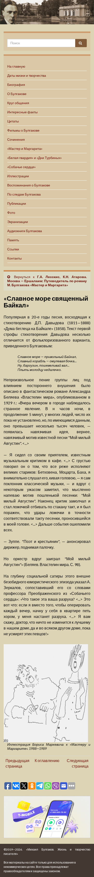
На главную (16, 66)
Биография (16, 85)
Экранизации (17, 222)
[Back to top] (83, 866)
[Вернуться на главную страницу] (47, 12)
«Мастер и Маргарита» (24, 148)
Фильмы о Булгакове (23, 130)
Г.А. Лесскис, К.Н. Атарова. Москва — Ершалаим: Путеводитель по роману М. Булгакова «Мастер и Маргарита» (47, 281)
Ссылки (13, 249)
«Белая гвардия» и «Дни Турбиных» (34, 158)
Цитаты (13, 121)
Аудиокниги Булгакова (24, 231)
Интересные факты (22, 112)
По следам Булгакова (24, 194)
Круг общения (18, 103)
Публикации (16, 203)
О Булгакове (17, 94)
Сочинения (16, 139)
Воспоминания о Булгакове (28, 185)
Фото (11, 212)
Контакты (14, 258)
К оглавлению (47, 760)
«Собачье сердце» (21, 167)
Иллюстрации (18, 176)
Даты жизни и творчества (26, 75)
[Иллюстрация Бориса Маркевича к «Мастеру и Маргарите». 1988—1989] (46, 693)
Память (13, 240)
